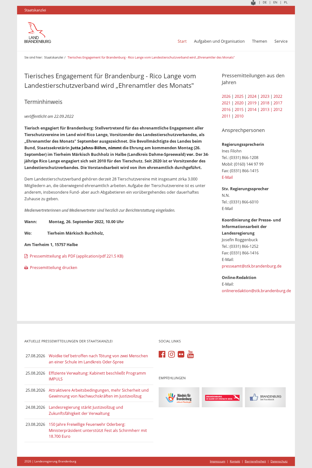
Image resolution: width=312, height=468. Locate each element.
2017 (277, 103)
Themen (259, 41)
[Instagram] (171, 354)
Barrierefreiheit (255, 461)
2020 (239, 103)
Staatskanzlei (53, 57)
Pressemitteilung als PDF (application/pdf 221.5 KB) (76, 256)
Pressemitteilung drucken (53, 267)
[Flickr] (181, 354)
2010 (239, 116)
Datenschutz (279, 461)
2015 (239, 109)
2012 (277, 109)
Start (182, 41)
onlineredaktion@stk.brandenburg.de (256, 290)
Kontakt (235, 461)
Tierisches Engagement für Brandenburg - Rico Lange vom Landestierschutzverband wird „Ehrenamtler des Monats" (151, 57)
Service (281, 41)
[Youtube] (190, 354)
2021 (226, 103)
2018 (265, 103)
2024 (252, 96)
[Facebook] (162, 354)
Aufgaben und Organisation (219, 41)
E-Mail (227, 177)
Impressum (217, 461)
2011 (226, 116)
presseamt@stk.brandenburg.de (252, 266)
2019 (252, 103)
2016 (226, 109)
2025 (239, 96)
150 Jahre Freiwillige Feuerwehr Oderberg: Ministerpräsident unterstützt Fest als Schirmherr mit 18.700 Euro (98, 430)
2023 (265, 96)
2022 (277, 96)
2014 (252, 109)
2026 (226, 96)
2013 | (267, 109)
